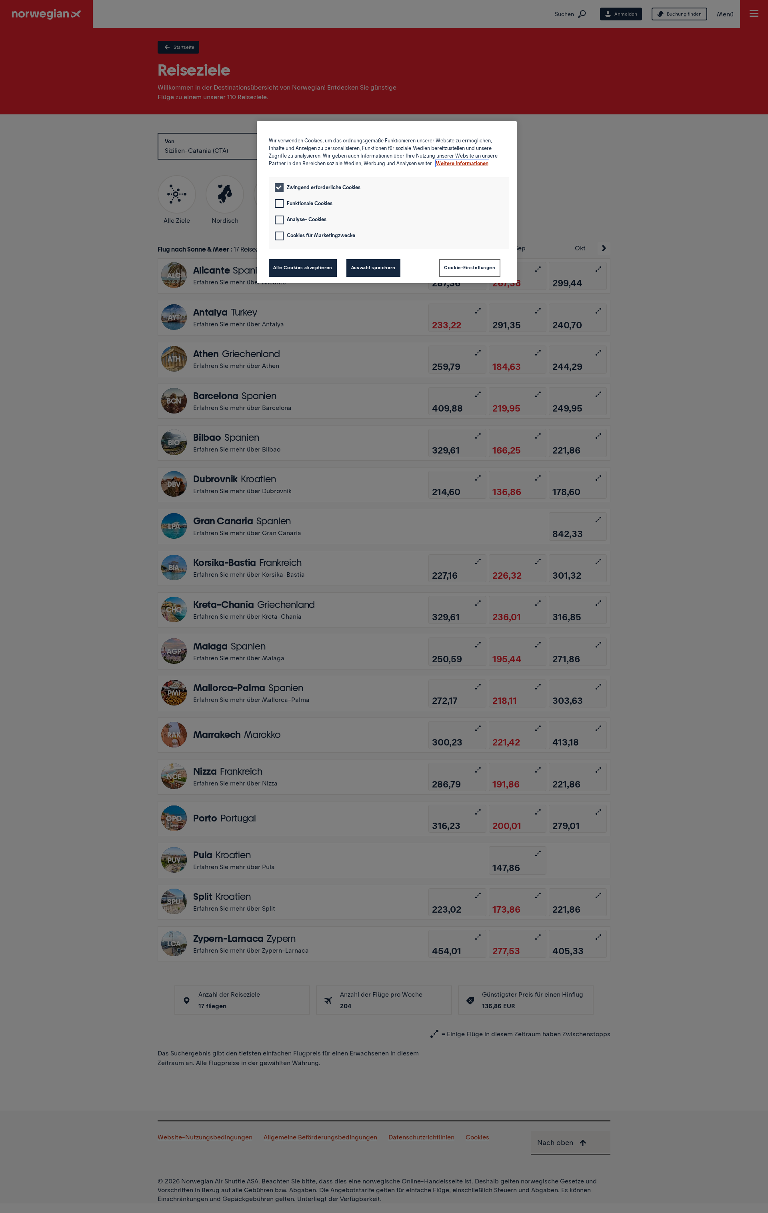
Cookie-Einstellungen (469, 267)
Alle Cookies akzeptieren (302, 267)
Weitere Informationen (462, 163)
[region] (387, 202)
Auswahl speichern (373, 267)
